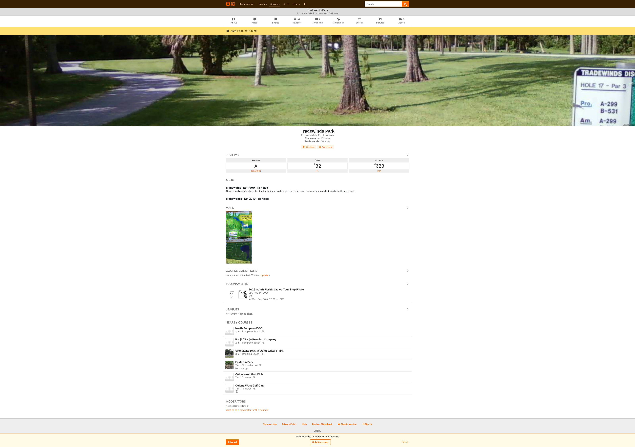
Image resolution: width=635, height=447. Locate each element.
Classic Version (348, 424)
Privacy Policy (289, 424)
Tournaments (247, 4)
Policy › (405, 442)
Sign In (368, 424)
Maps (230, 207)
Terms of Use (270, 424)
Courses (274, 4)
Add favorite (327, 147)
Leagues (262, 4)
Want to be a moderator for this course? (247, 410)
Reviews (232, 155)
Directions (310, 147)
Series (296, 4)
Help (304, 424)
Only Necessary (320, 442)
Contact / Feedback (322, 424)
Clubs (286, 4)
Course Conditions (241, 270)
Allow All (232, 442)
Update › (265, 275)
